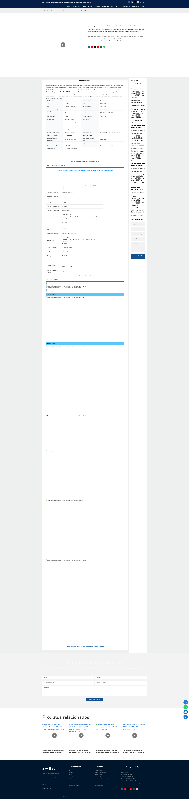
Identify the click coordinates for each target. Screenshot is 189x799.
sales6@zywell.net (128, 776)
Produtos (71, 772)
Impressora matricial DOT (100, 783)
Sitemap (125, 796)
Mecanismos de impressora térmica (103, 778)
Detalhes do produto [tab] (84, 80)
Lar (69, 770)
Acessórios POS (98, 781)
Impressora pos (98, 770)
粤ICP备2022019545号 (116, 796)
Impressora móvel (98, 774)
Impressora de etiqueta (100, 772)
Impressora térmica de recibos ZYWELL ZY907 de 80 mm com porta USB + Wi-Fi (138, 164)
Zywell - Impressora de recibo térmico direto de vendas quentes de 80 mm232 (67, 10)
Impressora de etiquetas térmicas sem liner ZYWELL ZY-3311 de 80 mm (138, 144)
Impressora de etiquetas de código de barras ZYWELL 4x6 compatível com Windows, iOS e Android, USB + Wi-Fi (138, 189)
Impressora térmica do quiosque (102, 776)
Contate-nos (71, 783)
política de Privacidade (74, 785)
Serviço (70, 774)
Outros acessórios (98, 785)
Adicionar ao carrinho (138, 105)
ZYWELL (44, 10)
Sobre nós (71, 776)
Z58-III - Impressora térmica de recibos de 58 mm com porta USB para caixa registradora (138, 211)
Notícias (70, 778)
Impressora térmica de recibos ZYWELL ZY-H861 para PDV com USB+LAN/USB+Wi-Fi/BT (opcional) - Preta (138, 126)
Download (71, 781)
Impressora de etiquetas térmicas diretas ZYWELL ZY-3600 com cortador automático (137, 102)
